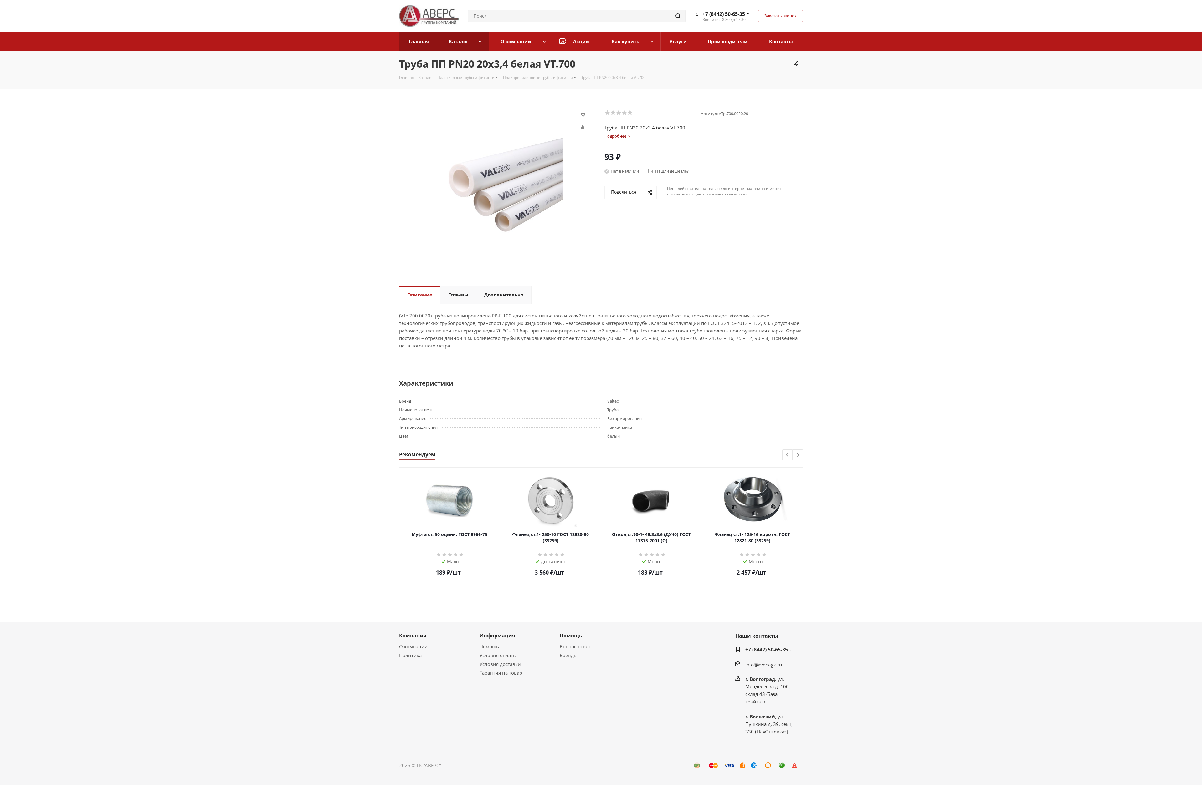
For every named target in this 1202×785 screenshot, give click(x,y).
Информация (497, 635)
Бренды (569, 655)
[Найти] (678, 16)
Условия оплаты (498, 655)
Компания (412, 635)
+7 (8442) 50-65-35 (723, 14)
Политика (410, 655)
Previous (788, 455)
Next (798, 455)
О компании (413, 646)
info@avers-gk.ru (763, 664)
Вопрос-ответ (575, 646)
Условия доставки (500, 664)
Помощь (489, 646)
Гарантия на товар (501, 673)
